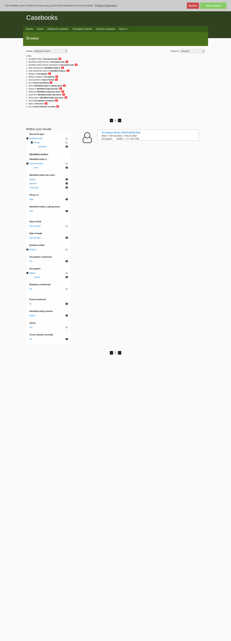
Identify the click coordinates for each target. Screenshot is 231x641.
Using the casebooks (105, 29)
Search (40, 29)
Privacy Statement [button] (106, 5)
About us (123, 29)
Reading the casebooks (58, 29)
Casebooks (42, 17)
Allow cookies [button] (213, 5)
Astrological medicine (82, 29)
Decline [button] (193, 5)
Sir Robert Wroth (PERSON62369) (121, 132)
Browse (29, 29)
